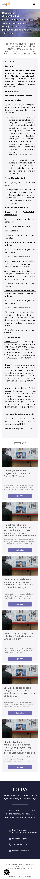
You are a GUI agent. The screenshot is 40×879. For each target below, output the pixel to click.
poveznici (29, 428)
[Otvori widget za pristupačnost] (6, 872)
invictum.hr (21, 876)
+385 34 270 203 (19, 845)
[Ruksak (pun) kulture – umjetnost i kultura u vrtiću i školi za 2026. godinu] (20, 458)
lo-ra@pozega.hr (19, 839)
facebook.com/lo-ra (20, 851)
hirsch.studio (30, 876)
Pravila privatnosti (27, 868)
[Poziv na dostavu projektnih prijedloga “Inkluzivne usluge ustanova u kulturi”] (20, 620)
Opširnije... (20, 496)
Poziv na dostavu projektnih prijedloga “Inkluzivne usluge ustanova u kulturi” (19, 636)
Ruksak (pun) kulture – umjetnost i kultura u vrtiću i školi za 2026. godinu (18, 473)
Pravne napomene (14, 868)
